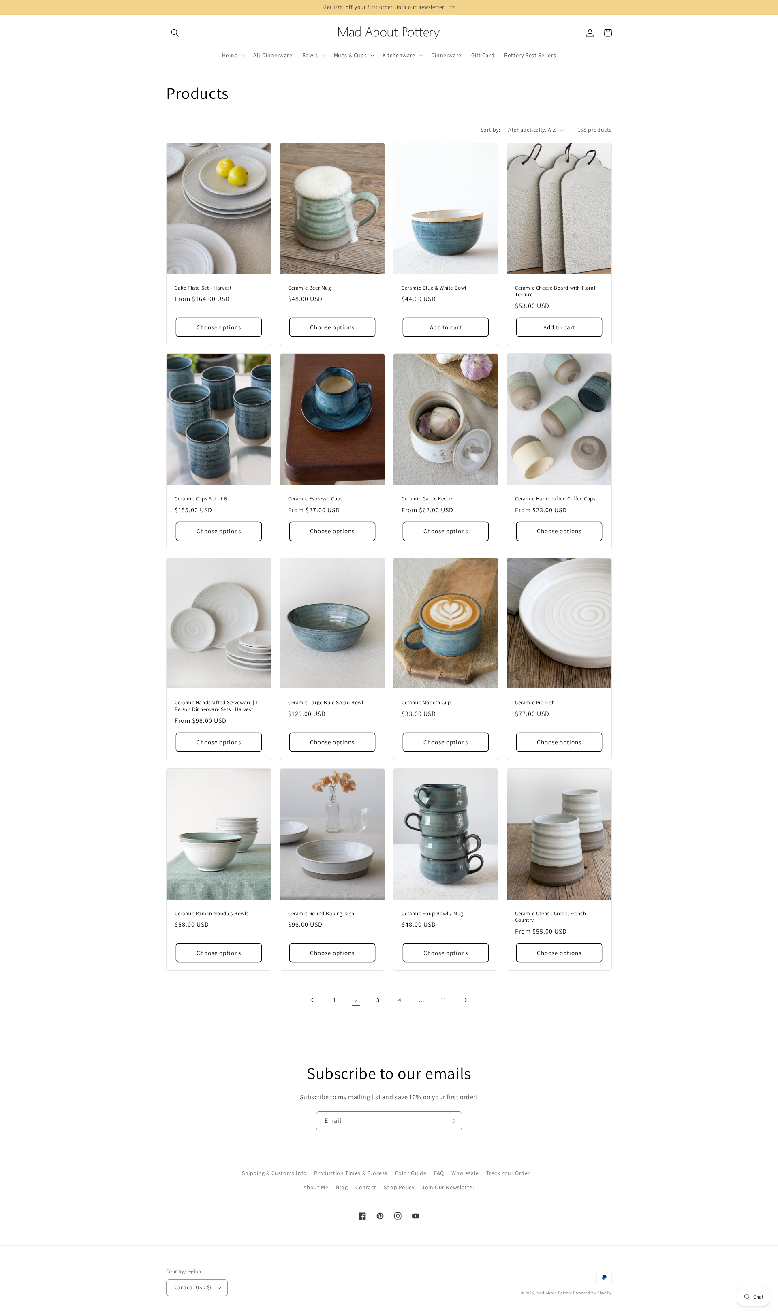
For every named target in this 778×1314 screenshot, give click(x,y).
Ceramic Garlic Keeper (428, 499)
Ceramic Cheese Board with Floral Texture (555, 291)
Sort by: (490, 129)
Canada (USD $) (193, 1287)
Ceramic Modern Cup (426, 702)
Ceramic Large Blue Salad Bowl (325, 702)
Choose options (219, 327)
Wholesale (465, 1173)
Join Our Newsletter (448, 1187)
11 (443, 1000)
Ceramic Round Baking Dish (321, 913)
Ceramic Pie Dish (535, 702)
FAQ (439, 1173)
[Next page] (465, 1000)
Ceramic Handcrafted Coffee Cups (555, 499)
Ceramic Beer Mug (309, 288)
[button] (175, 33)
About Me (316, 1187)
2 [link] (356, 1000)
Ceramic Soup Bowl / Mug (433, 913)
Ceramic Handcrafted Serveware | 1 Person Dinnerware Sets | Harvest (217, 706)
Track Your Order (508, 1173)
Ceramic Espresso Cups (315, 499)
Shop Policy (399, 1187)
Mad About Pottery (554, 1292)
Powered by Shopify (592, 1292)
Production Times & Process (350, 1173)
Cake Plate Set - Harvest (203, 288)
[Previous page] (312, 1000)
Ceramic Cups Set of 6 (201, 499)
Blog (342, 1187)
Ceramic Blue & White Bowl (434, 288)
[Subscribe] (453, 1120)
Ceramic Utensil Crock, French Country (550, 917)
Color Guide (411, 1173)
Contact (365, 1187)
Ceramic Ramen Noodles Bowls (211, 913)
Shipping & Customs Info (274, 1173)
